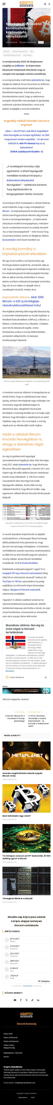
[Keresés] (45, 4)
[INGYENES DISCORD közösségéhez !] (26, 693)
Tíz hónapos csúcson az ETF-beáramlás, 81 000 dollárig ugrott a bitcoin (26, 857)
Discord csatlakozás (27, 925)
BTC (32, 51)
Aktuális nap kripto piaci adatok (26, 917)
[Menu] (4, 4)
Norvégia (27, 55)
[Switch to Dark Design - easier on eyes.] (49, 4)
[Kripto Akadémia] (26, 4)
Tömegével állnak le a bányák (17, 898)
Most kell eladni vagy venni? (16, 815)
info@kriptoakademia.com (25, 1083)
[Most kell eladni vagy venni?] (26, 798)
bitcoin (6, 51)
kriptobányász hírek (12, 55)
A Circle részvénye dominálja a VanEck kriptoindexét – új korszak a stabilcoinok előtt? (38, 721)
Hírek (41, 42)
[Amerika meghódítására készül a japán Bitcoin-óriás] (26, 756)
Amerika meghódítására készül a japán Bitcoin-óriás (22, 774)
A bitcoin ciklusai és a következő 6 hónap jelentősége (15, 718)
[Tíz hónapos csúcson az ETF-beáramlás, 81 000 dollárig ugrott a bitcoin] (26, 838)
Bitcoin (20, 65)
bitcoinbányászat (20, 51)
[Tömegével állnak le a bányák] (26, 881)
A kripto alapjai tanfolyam (26, 921)
